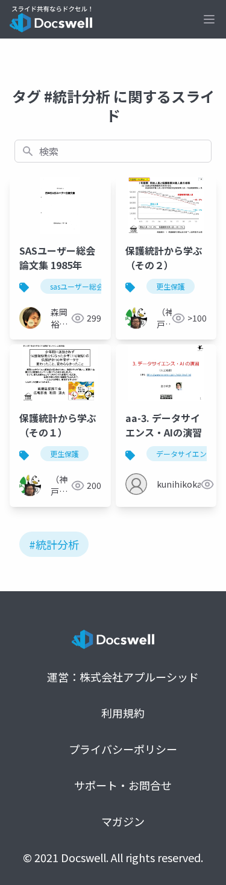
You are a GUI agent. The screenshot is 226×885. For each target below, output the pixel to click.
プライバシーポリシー (123, 749)
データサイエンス (185, 454)
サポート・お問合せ (123, 785)
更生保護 (170, 286)
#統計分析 (54, 544)
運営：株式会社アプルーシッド (123, 677)
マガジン (123, 821)
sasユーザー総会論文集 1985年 (100, 286)
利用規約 (123, 713)
